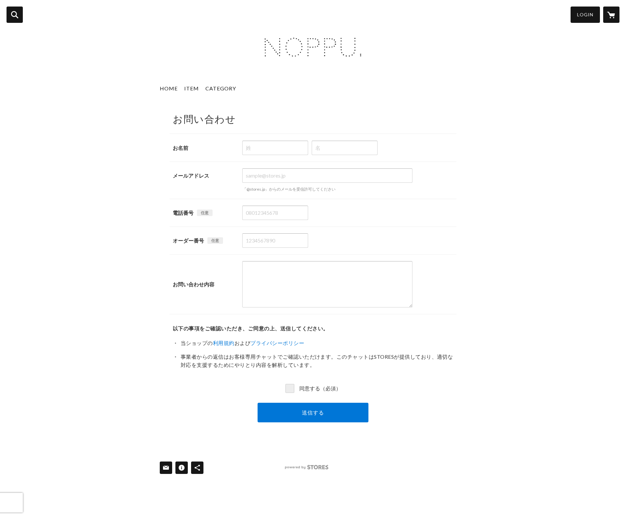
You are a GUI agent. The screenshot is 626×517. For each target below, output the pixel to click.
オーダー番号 (188, 240)
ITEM (191, 88)
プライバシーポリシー (277, 343)
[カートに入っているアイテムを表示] (611, 15)
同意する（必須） (320, 388)
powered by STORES (306, 467)
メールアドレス (191, 175)
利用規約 (223, 343)
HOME (169, 88)
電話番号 (183, 213)
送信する (313, 412)
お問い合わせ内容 (194, 284)
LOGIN (585, 14)
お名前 (180, 148)
